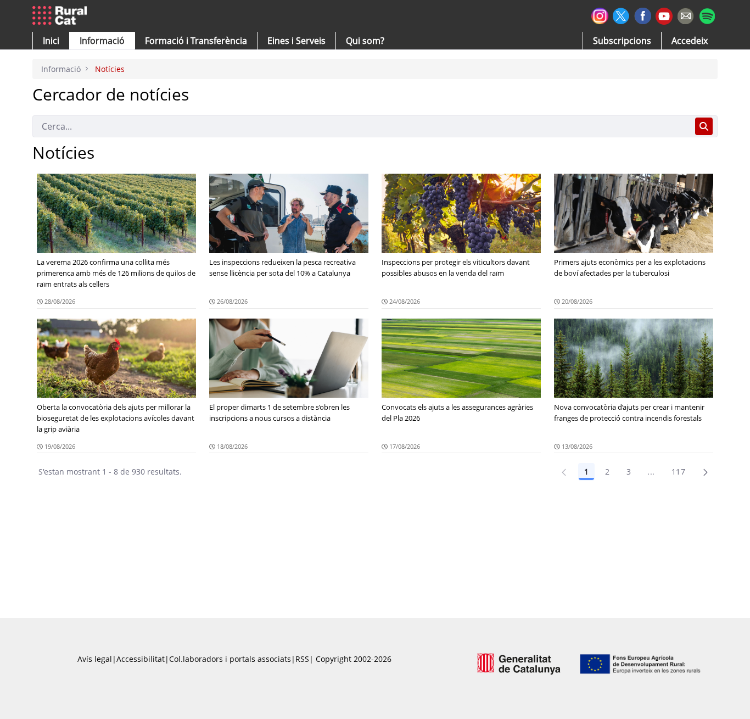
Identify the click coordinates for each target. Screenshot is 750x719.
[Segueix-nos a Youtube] (664, 15)
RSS (302, 659)
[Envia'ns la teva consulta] (685, 14)
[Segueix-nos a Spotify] (706, 14)
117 (678, 471)
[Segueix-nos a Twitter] (621, 14)
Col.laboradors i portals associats (230, 659)
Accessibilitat (140, 659)
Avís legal (94, 659)
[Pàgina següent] (705, 472)
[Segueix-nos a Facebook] (642, 14)
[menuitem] (196, 40)
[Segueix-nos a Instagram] (599, 14)
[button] (51, 40)
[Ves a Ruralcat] (61, 16)
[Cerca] (704, 126)
